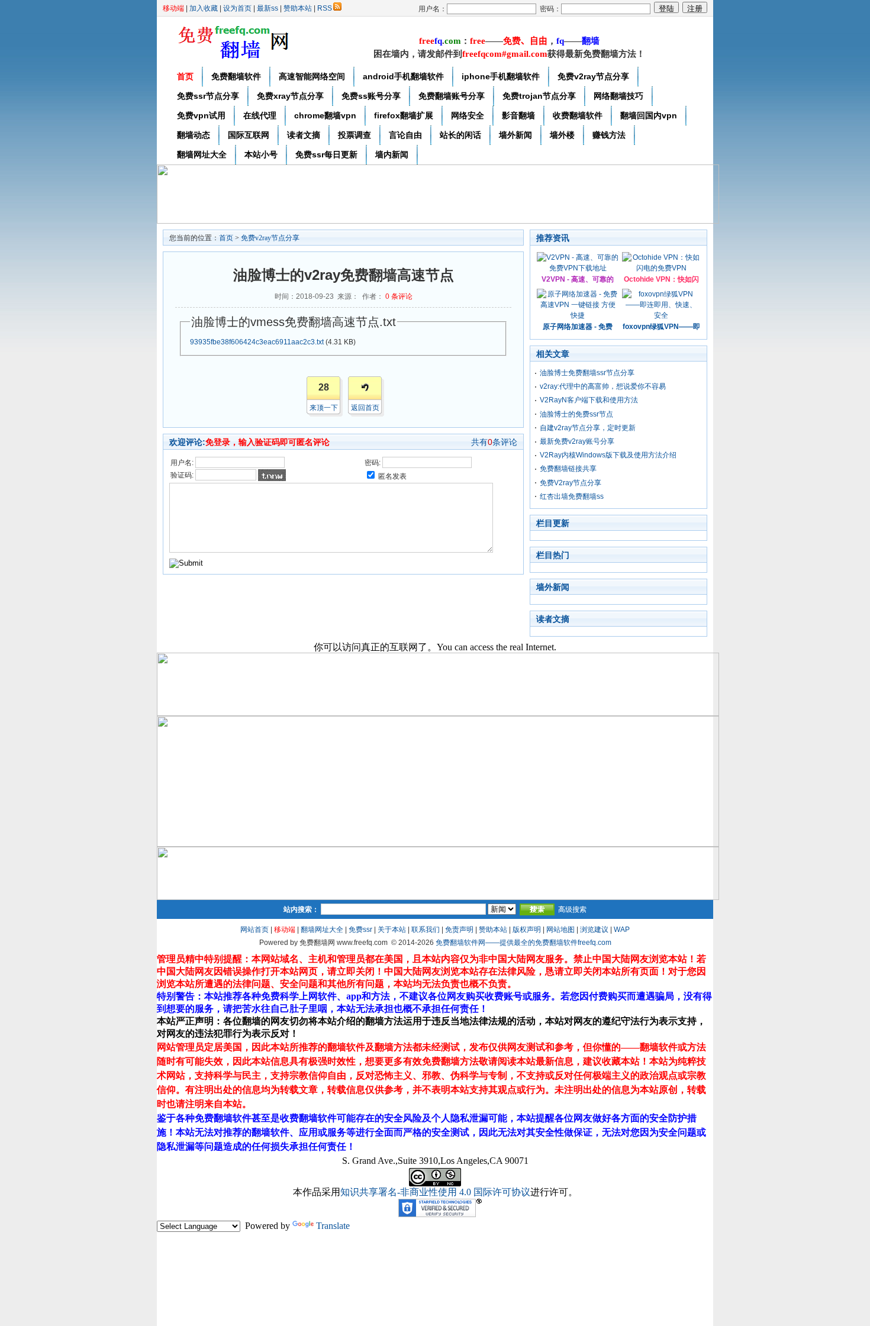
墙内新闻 (391, 154)
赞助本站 (297, 8)
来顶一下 (324, 408)
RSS (324, 8)
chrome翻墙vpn (325, 115)
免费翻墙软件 (236, 76)
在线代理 (259, 115)
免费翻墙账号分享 (451, 96)
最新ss (267, 8)
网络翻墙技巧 (618, 96)
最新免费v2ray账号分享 (577, 441)
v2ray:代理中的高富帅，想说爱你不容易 (603, 386)
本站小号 (261, 154)
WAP (622, 929)
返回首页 (365, 408)
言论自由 (405, 135)
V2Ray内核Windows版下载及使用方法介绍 (608, 455)
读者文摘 (303, 135)
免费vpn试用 (201, 115)
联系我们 (425, 929)
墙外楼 (562, 135)
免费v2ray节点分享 (593, 76)
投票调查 (354, 135)
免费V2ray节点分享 (570, 483)
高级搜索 (572, 909)
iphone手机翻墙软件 (501, 76)
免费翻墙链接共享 (568, 468)
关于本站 (392, 929)
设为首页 (237, 8)
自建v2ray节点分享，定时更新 (588, 428)
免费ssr (360, 929)
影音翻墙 (518, 115)
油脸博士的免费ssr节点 (576, 414)
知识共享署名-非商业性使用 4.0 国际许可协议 (435, 1192)
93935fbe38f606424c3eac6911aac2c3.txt (257, 342)
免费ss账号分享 (371, 96)
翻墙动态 (193, 135)
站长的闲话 (460, 135)
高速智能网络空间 (312, 76)
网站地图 (560, 929)
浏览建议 (594, 929)
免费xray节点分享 (290, 96)
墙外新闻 (515, 135)
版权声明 (527, 929)
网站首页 (254, 929)
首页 (185, 76)
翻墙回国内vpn (648, 115)
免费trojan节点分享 (539, 96)
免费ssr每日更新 (326, 154)
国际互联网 (248, 135)
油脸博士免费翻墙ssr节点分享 (587, 373)
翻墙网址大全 (202, 154)
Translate (333, 1226)
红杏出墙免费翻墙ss (572, 496)
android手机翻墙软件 (403, 76)
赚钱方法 (609, 135)
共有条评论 (494, 442)
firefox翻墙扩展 (403, 115)
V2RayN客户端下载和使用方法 (589, 400)
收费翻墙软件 (577, 115)
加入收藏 (203, 8)
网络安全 (467, 115)
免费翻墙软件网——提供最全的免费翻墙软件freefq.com (523, 942)
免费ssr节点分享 (208, 96)
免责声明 (459, 929)
